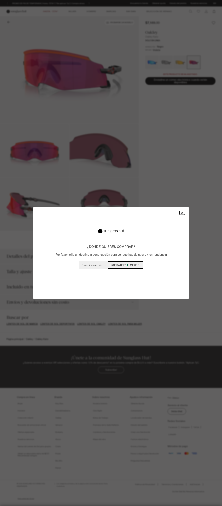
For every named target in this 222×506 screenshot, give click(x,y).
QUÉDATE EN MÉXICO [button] (125, 265)
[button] (182, 213)
